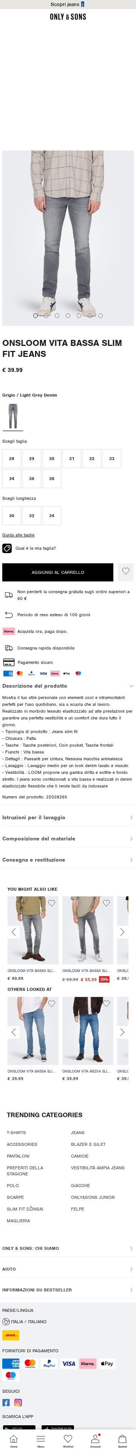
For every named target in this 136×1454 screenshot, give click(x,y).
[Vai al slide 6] (92, 346)
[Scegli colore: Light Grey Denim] (13, 442)
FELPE (79, 1221)
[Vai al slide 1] (37, 346)
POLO (13, 1198)
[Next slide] (125, 950)
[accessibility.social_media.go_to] (6, 1405)
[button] (11, 483)
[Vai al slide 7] (102, 346)
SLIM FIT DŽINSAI (25, 1221)
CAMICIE (81, 1174)
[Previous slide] (16, 950)
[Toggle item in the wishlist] (54, 922)
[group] (35, 958)
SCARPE (15, 1209)
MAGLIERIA (18, 1233)
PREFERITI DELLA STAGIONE (36, 1186)
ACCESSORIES (22, 1162)
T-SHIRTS (16, 1151)
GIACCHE (82, 1198)
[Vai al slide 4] (70, 346)
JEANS (80, 1151)
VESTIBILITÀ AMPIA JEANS (100, 1186)
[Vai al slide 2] (48, 346)
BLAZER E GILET (90, 1162)
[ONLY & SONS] (70, 19)
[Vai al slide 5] (81, 346)
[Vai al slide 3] (59, 346)
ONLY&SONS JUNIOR (95, 1209)
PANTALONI (18, 1174)
